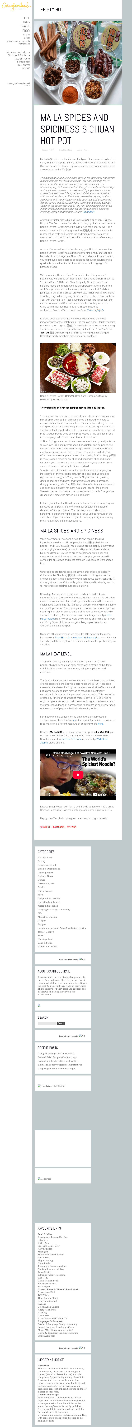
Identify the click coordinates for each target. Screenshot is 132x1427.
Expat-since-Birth (46, 1292)
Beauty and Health (47, 865)
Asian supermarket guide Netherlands (18, 42)
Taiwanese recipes (47, 1283)
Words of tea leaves (47, 946)
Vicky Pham (44, 1243)
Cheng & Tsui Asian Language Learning (58, 1333)
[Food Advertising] (39, 1006)
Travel (25, 26)
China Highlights (95, 310)
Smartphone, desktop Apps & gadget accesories (62, 928)
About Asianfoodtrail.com (18, 52)
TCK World (43, 1295)
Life (27, 18)
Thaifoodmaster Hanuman (51, 1254)
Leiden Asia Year (46, 1335)
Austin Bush (44, 1257)
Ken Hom (43, 1277)
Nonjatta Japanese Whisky (51, 1269)
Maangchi (43, 1251)
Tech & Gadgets (46, 931)
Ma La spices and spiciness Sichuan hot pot (77, 129)
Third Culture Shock (48, 1298)
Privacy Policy (23, 61)
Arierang (42, 1312)
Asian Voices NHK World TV (52, 1318)
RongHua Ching (65, 150)
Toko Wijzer (44, 1286)
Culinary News (82, 150)
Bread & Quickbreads (49, 868)
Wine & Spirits (45, 943)
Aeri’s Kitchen (45, 1248)
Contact (26, 67)
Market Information (47, 917)
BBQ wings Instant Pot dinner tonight (56, 1068)
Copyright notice (22, 58)
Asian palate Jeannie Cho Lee (53, 1237)
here (74, 720)
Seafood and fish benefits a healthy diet (57, 1061)
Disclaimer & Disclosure (19, 55)
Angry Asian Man (47, 1309)
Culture (26, 21)
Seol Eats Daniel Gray (49, 1246)
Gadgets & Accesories (49, 898)
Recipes (26, 34)
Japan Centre (44, 1272)
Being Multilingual (47, 1301)
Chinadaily (89, 211)
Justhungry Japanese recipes (52, 1266)
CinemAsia (43, 1315)
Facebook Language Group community (57, 1324)
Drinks (27, 37)
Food (26, 31)
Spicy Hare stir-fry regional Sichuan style (76, 637)
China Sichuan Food (48, 1280)
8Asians (42, 1304)
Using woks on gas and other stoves (56, 1053)
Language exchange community (54, 909)
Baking (41, 861)
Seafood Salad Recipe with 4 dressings (57, 1057)
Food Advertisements (67, 960)
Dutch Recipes (45, 891)
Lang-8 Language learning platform (56, 1327)
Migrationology (45, 1260)
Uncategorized (45, 939)
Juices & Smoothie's (48, 905)
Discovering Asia (46, 883)
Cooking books (45, 872)
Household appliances (49, 902)
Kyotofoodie (44, 1263)
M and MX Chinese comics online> (55, 1330)
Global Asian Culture (48, 1306)
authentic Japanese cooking (52, 1275)
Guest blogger (23, 64)
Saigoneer (43, 1240)
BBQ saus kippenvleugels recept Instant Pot (60, 1064)
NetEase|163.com (71, 739)
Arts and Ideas (45, 857)
